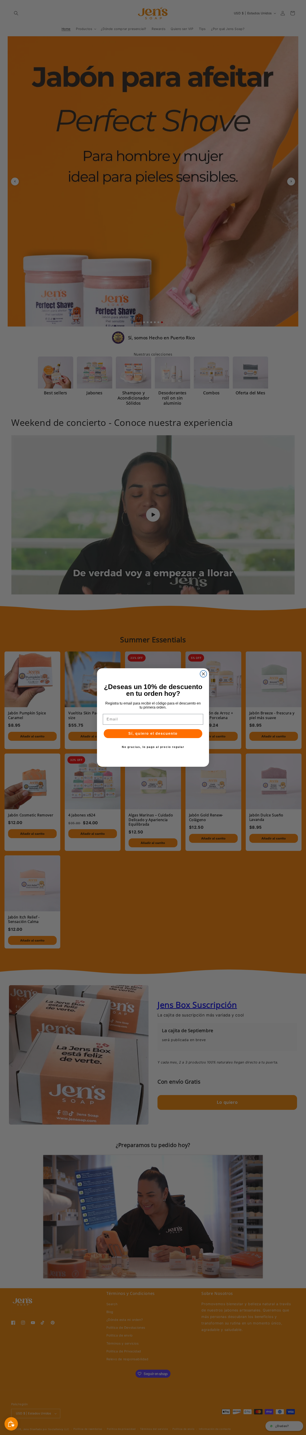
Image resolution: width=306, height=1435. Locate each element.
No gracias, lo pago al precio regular (153, 747)
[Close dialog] (203, 674)
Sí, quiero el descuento (153, 733)
